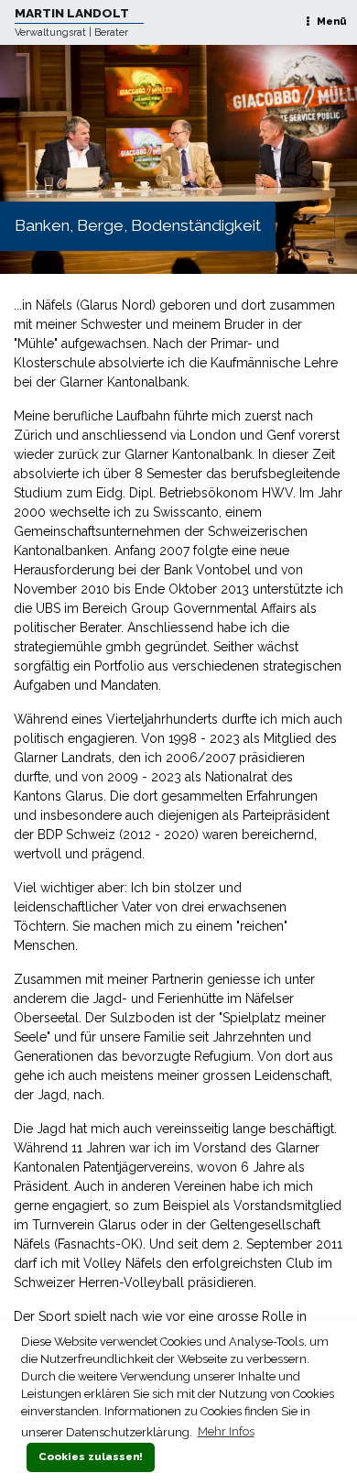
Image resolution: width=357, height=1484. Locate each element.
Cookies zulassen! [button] (90, 1456)
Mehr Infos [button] (226, 1431)
